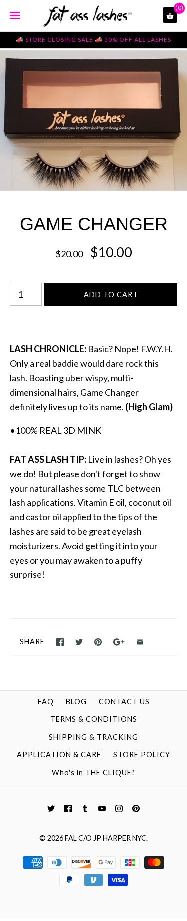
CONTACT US (124, 701)
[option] (93, 121)
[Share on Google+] (119, 642)
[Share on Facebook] (60, 642)
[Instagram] (119, 809)
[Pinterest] (136, 809)
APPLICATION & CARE (59, 754)
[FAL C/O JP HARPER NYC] (93, 18)
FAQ (46, 701)
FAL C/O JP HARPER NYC (105, 838)
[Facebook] (68, 809)
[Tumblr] (85, 809)
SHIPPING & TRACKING (93, 737)
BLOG (76, 701)
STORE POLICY (141, 754)
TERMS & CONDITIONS (93, 719)
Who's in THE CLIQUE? (93, 772)
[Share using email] (140, 642)
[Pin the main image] (98, 642)
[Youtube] (102, 809)
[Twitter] (51, 809)
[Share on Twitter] (79, 642)
